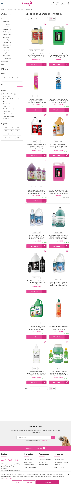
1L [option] (35, 50)
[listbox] (36, 50)
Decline (17, 482)
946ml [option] (36, 186)
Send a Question (59, 467)
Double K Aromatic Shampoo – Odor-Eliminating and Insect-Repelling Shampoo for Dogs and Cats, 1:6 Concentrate (59, 237)
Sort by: (27, 19)
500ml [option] (60, 96)
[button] (53, 4)
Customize (29, 482)
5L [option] (38, 50)
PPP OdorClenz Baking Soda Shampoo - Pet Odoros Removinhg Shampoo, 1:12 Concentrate (36, 327)
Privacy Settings (43, 464)
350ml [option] (34, 368)
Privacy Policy (44, 440)
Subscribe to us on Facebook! (34, 448)
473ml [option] (34, 141)
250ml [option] (31, 50)
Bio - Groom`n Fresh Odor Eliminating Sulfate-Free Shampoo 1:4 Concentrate (36, 237)
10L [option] (42, 50)
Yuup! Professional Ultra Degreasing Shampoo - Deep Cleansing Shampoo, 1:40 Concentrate (36, 55)
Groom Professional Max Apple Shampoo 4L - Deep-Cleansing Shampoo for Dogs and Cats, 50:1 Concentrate (58, 55)
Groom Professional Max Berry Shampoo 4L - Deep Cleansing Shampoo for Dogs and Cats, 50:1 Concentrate (58, 191)
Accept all (47, 482)
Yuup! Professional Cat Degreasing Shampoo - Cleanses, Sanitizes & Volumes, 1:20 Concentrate (36, 100)
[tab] (12, 73)
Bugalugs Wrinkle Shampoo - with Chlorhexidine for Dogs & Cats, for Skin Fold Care (58, 100)
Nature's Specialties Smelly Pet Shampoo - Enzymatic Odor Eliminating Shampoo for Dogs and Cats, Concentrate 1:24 (36, 191)
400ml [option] (34, 323)
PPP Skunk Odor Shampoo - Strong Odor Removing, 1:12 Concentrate (58, 146)
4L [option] (38, 368)
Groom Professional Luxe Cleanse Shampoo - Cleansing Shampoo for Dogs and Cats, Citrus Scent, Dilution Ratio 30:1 (36, 373)
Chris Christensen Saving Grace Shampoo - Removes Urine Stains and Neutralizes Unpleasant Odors (36, 282)
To (12, 77)
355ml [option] (34, 232)
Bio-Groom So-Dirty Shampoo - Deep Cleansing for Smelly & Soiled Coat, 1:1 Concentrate (58, 284)
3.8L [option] (39, 141)
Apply (19, 84)
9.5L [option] (61, 323)
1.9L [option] (39, 277)
